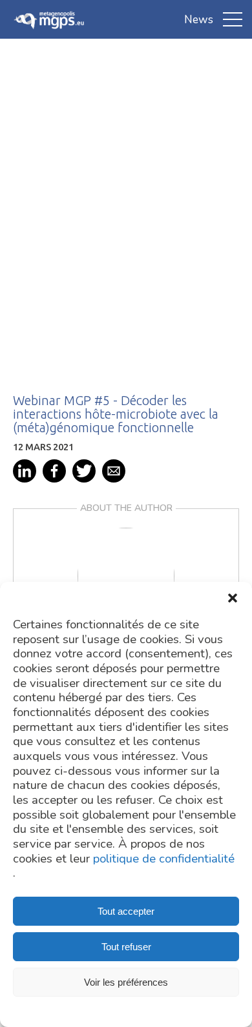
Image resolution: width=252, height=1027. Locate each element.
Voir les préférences (126, 982)
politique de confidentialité (164, 859)
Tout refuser (126, 946)
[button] (232, 598)
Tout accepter (126, 911)
